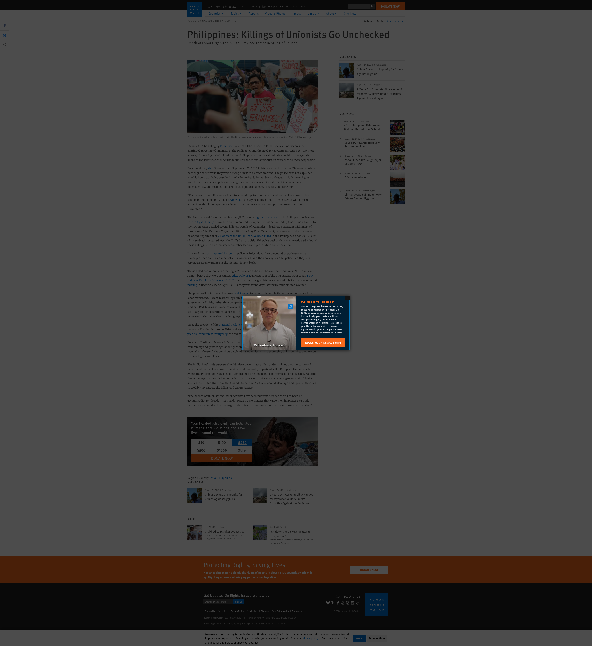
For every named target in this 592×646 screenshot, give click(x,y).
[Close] (347, 298)
